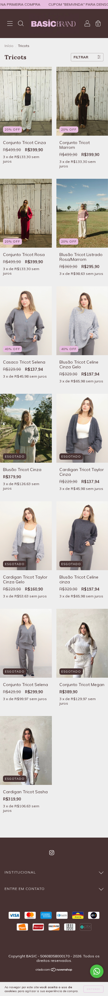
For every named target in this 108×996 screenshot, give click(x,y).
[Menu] (10, 24)
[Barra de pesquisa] (21, 24)
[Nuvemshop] (54, 970)
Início (9, 45)
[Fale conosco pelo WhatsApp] (97, 971)
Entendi (93, 989)
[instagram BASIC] (52, 853)
